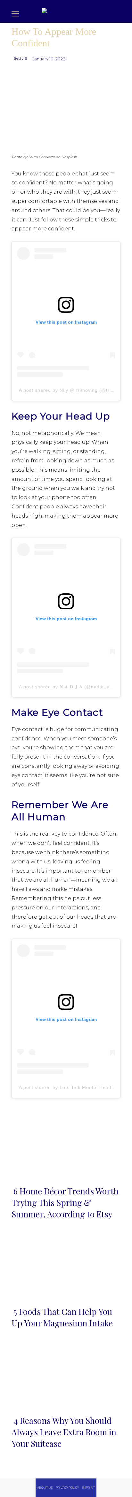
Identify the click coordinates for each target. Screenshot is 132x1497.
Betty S (20, 58)
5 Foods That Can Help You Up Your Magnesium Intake (62, 1317)
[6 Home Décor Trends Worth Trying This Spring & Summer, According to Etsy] (66, 1146)
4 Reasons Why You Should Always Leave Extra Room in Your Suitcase (64, 1432)
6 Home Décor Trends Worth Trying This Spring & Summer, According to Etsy (65, 1202)
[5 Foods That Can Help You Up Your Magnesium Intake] (66, 1266)
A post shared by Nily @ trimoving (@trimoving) (74, 390)
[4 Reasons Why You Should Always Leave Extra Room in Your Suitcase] (66, 1375)
